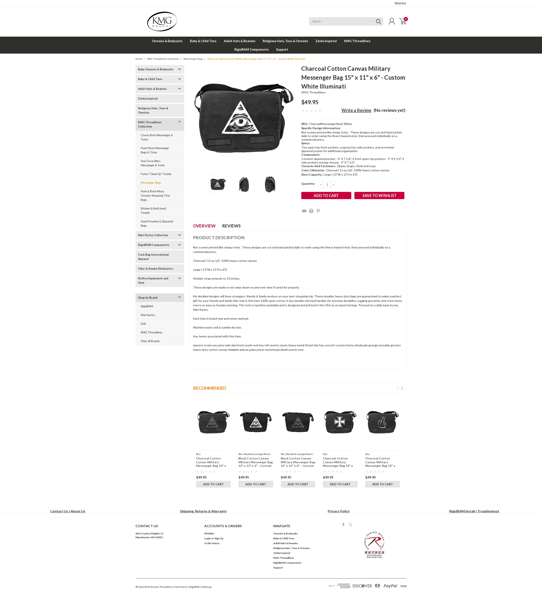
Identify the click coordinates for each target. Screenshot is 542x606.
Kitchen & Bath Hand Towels (153, 210)
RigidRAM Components (251, 49)
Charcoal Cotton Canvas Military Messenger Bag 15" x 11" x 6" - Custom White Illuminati (256, 59)
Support (282, 49)
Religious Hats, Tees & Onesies (285, 41)
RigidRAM (147, 306)
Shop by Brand (147, 297)
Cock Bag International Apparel (153, 257)
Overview (204, 225)
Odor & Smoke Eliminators (155, 268)
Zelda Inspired (326, 41)
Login (207, 538)
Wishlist (400, 3)
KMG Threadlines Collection (163, 59)
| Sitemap (206, 586)
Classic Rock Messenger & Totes (157, 137)
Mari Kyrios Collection (153, 235)
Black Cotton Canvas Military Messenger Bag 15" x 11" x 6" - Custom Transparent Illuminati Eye (298, 465)
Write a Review (356, 110)
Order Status (212, 543)
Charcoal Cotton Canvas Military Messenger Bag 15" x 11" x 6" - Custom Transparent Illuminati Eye (212, 467)
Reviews (231, 225)
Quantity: (308, 183)
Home (139, 59)
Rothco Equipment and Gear (153, 280)
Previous (195, 118)
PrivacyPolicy (339, 511)
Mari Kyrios (148, 315)
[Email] (304, 211)
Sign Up (218, 538)
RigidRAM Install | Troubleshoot (474, 511)
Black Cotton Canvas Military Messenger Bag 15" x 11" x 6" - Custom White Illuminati (255, 463)
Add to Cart (213, 484)
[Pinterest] (318, 211)
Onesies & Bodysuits (167, 41)
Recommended (209, 388)
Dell (143, 323)
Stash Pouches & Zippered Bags (157, 223)
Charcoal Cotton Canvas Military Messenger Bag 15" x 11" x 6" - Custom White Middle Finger (380, 465)
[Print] (311, 211)
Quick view (213, 422)
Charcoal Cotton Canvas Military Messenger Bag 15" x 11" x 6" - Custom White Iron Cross (338, 465)
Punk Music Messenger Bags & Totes (155, 150)
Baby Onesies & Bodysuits (155, 69)
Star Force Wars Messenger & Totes (153, 163)
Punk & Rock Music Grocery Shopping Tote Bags (155, 195)
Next (293, 118)
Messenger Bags (193, 59)
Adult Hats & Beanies (239, 41)
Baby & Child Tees (203, 41)
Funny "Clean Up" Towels (156, 174)
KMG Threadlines (357, 41)
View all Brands (150, 341)
